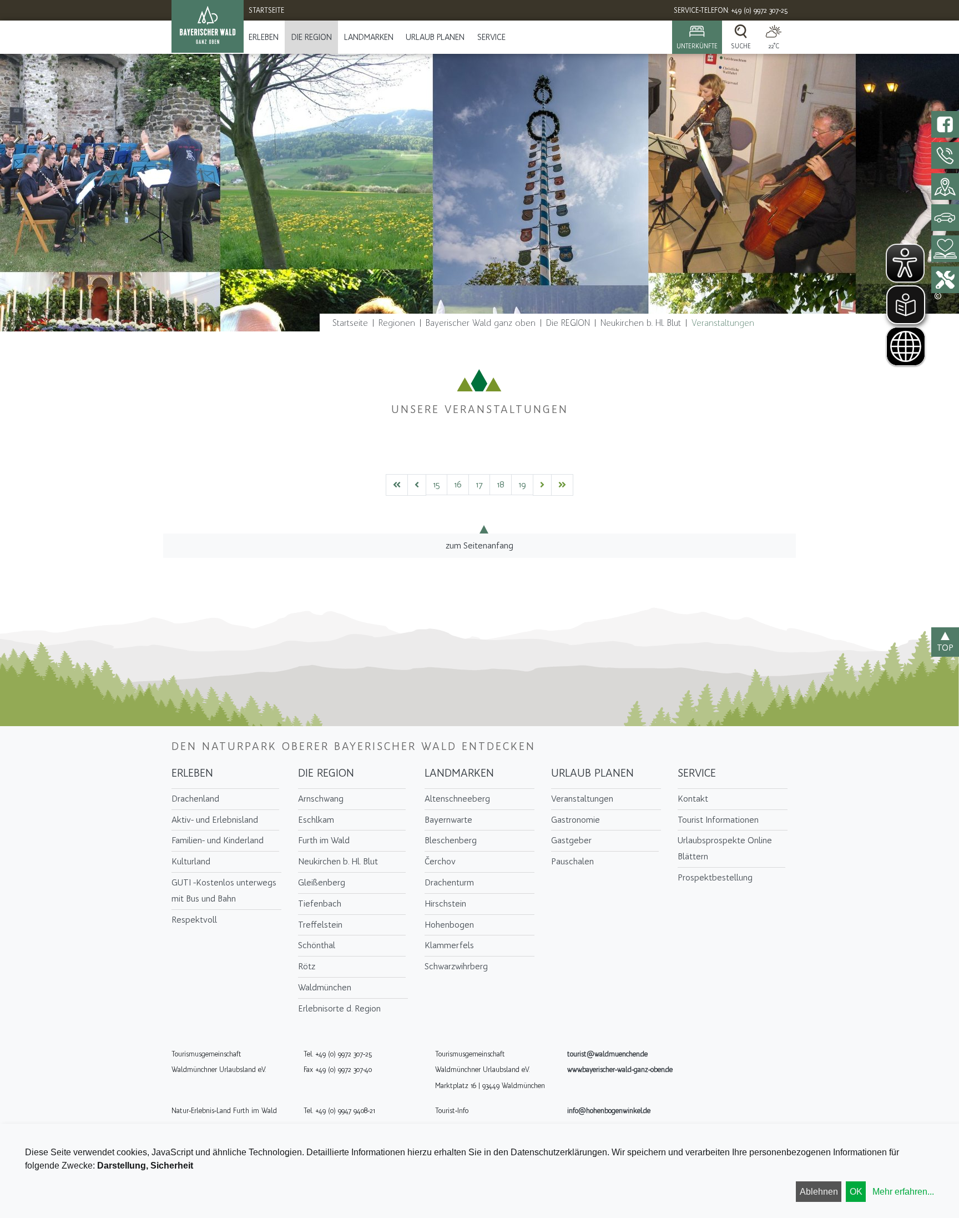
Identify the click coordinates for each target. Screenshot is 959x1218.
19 (522, 484)
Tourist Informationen (718, 819)
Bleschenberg (451, 840)
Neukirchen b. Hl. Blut (640, 323)
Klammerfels (449, 945)
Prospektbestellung (715, 877)
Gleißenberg (321, 882)
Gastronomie (575, 819)
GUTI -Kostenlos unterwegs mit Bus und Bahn (223, 890)
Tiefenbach (319, 903)
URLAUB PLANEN (435, 37)
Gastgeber (571, 840)
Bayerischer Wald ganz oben (481, 323)
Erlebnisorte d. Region (339, 1008)
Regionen (396, 323)
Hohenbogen (449, 924)
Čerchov (440, 861)
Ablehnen (819, 1191)
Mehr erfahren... (903, 1191)
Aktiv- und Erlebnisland (214, 819)
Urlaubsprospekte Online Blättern (725, 848)
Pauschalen (572, 861)
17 (479, 484)
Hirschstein (445, 903)
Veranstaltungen (723, 323)
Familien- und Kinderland (217, 840)
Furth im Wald (324, 840)
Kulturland (190, 861)
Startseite (350, 323)
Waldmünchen (324, 987)
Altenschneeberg (457, 798)
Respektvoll (194, 919)
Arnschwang (321, 798)
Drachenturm (449, 882)
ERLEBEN (264, 37)
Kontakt (693, 798)
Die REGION (311, 37)
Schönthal (316, 945)
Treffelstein (320, 924)
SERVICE (491, 37)
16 (458, 484)
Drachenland (195, 798)
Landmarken (368, 37)
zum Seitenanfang (479, 545)
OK (856, 1191)
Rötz (306, 966)
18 (500, 484)
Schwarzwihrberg (456, 966)
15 (436, 484)
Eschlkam (316, 819)
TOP (945, 647)
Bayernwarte (448, 819)
